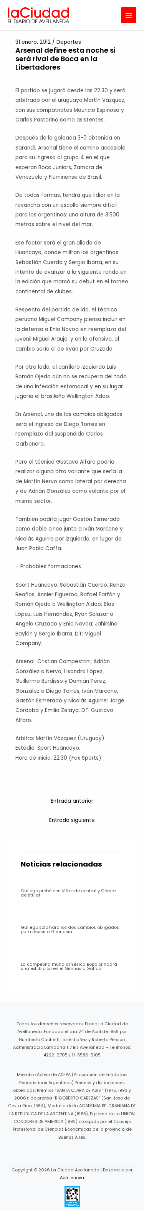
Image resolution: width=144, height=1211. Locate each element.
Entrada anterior (72, 801)
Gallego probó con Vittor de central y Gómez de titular (68, 893)
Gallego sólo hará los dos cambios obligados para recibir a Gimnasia (70, 930)
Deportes (68, 42)
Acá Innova (72, 1178)
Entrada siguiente (72, 820)
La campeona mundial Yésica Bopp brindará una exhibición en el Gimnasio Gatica (69, 966)
